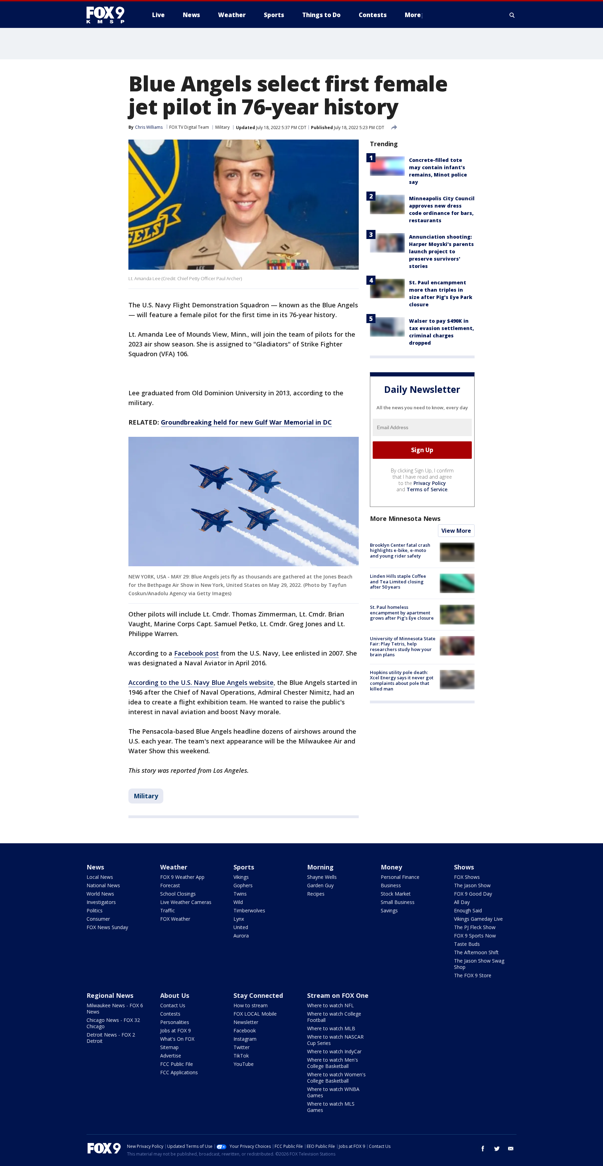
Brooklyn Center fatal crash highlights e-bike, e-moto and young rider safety (400, 550)
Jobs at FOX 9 (175, 1030)
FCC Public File (176, 1064)
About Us (174, 995)
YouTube (243, 1064)
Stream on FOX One (337, 995)
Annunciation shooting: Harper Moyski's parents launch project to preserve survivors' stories (441, 251)
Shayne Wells (322, 877)
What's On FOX (177, 1039)
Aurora (241, 935)
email (510, 1148)
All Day (462, 902)
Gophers (243, 885)
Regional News (110, 995)
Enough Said (468, 910)
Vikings (241, 877)
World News (100, 893)
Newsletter (245, 1022)
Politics (95, 910)
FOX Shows (467, 877)
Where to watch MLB (331, 1028)
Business (391, 885)
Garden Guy (320, 885)
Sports (243, 867)
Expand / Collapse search (512, 15)
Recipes (316, 893)
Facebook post (196, 653)
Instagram (244, 1039)
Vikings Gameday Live (478, 918)
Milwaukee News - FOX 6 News (115, 1008)
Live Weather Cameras (185, 902)
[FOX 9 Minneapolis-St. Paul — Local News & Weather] (110, 15)
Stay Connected (258, 995)
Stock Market (396, 893)
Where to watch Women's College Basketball (336, 1077)
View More (456, 531)
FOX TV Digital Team (189, 127)
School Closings (178, 893)
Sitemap (169, 1047)
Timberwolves (249, 910)
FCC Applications (179, 1072)
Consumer (98, 918)
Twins (240, 893)
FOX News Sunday (107, 927)
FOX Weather (175, 918)
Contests (170, 1013)
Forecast (170, 885)
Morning (320, 867)
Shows (464, 867)
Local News (100, 877)
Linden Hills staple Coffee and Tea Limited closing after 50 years (398, 581)
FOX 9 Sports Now (475, 935)
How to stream (250, 1005)
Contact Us (172, 1005)
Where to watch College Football (334, 1016)
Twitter (241, 1047)
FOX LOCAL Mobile (255, 1013)
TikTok (241, 1055)
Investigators (101, 902)
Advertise (170, 1055)
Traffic (167, 910)
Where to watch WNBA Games (333, 1092)
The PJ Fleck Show (475, 927)
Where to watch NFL (330, 1005)
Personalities (174, 1022)
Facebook (244, 1030)
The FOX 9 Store (472, 975)
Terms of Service (427, 489)
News (95, 867)
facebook (483, 1148)
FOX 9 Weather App (182, 877)
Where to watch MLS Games (331, 1106)
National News (103, 885)
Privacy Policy (430, 483)
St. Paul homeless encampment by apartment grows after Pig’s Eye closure (402, 612)
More (413, 15)
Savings (389, 910)
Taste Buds (467, 944)
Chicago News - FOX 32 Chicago (113, 1023)
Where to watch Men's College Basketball (332, 1062)
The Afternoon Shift (476, 952)
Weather (173, 867)
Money (391, 867)
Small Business (398, 902)
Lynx (238, 918)
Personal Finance (400, 877)
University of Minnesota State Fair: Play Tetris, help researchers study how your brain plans (403, 646)
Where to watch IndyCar (334, 1051)
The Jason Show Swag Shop (479, 963)
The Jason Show (472, 885)
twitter (496, 1148)
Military (222, 127)
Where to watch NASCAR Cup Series (335, 1039)
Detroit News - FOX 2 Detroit (111, 1037)
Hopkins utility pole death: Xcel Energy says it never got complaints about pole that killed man (401, 680)
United (240, 927)
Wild (238, 902)
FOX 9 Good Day (473, 893)
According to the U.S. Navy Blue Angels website (201, 682)
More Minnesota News (405, 518)
